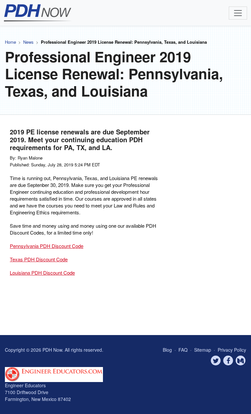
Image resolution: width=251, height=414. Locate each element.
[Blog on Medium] (240, 360)
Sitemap (203, 349)
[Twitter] (216, 360)
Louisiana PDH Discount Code (42, 272)
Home (10, 42)
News (28, 42)
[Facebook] (228, 360)
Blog (167, 349)
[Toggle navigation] (238, 13)
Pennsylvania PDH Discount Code (46, 245)
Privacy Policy (232, 349)
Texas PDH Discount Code (39, 259)
